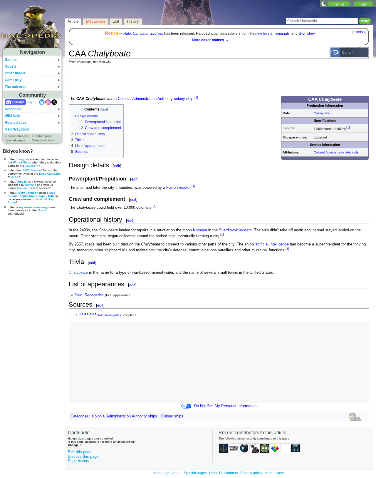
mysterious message (34, 207)
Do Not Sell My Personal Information (225, 406)
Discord (18, 102)
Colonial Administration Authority (336, 152)
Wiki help (12, 116)
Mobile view (274, 473)
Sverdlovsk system (235, 230)
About (177, 473)
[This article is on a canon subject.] (349, 52)
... (59, 102)
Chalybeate (78, 272)
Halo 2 (42, 210)
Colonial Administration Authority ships (124, 416)
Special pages (15, 140)
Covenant (31, 165)
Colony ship (322, 113)
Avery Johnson (27, 192)
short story (306, 33)
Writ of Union (22, 162)
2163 (14, 176)
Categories (79, 416)
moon (187, 230)
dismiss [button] (358, 32)
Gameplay (13, 80)
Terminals (282, 33)
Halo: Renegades (89, 295)
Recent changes (17, 136)
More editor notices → (210, 40)
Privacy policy (251, 473)
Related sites (16, 123)
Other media (15, 73)
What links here (43, 140)
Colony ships (172, 416)
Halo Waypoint (17, 129)
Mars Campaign (50, 173)
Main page (161, 473)
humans (30, 184)
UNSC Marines (31, 170)
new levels (263, 33)
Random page (42, 136)
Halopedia (13, 109)
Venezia (22, 181)
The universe (15, 87)
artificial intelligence (272, 244)
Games (11, 60)
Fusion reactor (178, 187)
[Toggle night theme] (323, 3)
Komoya (200, 230)
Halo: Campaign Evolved (143, 33)
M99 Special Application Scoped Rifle (31, 194)
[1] (348, 127)
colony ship (183, 99)
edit (117, 166)
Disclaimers (228, 473)
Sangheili (22, 159)
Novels (10, 66)
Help (213, 473)
